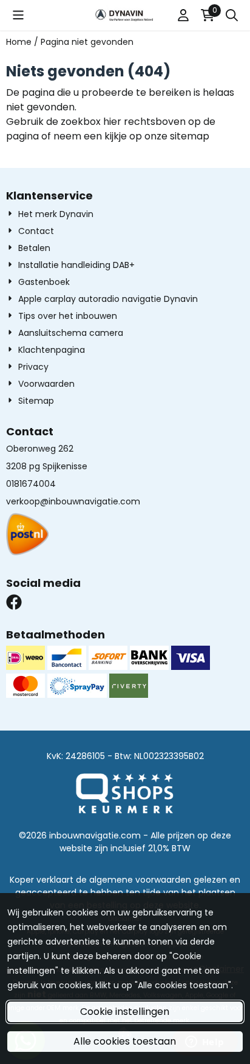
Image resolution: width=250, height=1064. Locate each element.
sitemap (189, 136)
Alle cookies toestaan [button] (124, 1041)
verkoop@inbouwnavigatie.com (73, 501)
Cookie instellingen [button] (124, 1012)
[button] (18, 15)
